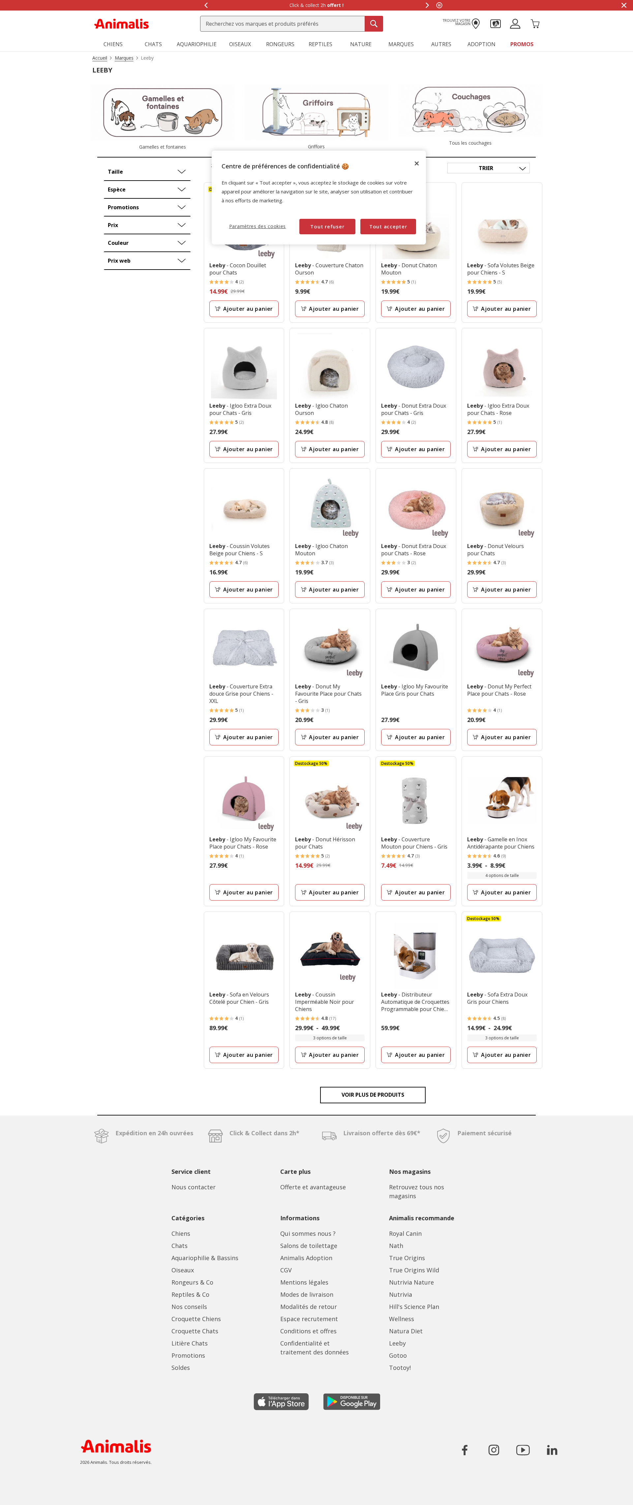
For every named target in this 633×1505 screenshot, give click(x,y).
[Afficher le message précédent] (206, 5)
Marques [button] (401, 44)
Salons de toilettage (308, 1246)
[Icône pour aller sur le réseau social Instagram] (493, 1450)
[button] (495, 23)
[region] (319, 198)
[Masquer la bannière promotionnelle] (624, 5)
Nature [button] (361, 44)
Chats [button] (153, 44)
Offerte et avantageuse (313, 1187)
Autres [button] (441, 44)
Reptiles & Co (190, 1294)
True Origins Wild (414, 1270)
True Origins (407, 1258)
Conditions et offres (308, 1331)
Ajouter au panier (248, 308)
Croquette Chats (194, 1331)
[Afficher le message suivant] (427, 5)
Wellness (401, 1319)
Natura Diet (406, 1331)
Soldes (180, 1368)
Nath (396, 1246)
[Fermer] (416, 163)
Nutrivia (400, 1294)
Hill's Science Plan (414, 1307)
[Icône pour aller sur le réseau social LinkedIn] (551, 1450)
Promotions (188, 1355)
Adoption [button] (481, 44)
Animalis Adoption (306, 1258)
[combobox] (291, 24)
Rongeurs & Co (192, 1282)
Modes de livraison (306, 1294)
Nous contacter (193, 1187)
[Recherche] (374, 24)
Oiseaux (182, 1270)
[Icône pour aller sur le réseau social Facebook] (464, 1450)
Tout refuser (327, 226)
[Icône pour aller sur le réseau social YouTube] (522, 1450)
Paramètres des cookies (257, 226)
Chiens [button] (113, 44)
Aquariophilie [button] (197, 44)
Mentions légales (304, 1282)
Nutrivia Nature (411, 1282)
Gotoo (398, 1355)
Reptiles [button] (320, 44)
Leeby (397, 1343)
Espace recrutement (309, 1319)
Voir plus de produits (373, 1094)
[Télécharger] (19, 1494)
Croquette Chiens (196, 1319)
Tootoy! (400, 1368)
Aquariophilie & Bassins (204, 1258)
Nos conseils (189, 1307)
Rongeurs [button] (280, 44)
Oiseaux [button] (240, 44)
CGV (286, 1270)
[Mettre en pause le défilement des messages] (439, 5)
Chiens (180, 1233)
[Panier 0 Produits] (535, 23)
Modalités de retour (308, 1307)
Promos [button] (521, 44)
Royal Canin (405, 1233)
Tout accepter (388, 226)
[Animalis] (121, 23)
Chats (179, 1246)
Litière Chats (189, 1343)
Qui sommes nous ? (308, 1233)
